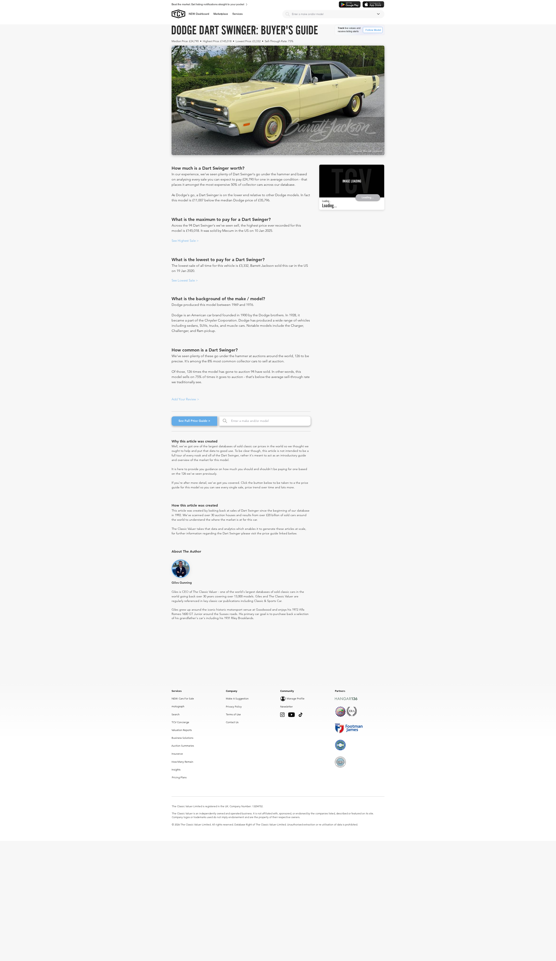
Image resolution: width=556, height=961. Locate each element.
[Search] (287, 14)
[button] (220, 14)
